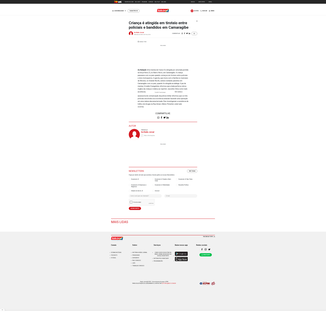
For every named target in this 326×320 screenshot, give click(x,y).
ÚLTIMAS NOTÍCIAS (116, 252)
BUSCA (193, 1)
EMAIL (210, 1)
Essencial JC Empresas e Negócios (138, 185)
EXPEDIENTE (135, 257)
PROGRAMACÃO (158, 261)
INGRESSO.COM (129, 1)
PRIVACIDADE (136, 255)
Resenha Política (183, 185)
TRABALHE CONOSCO (138, 265)
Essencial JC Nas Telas (185, 179)
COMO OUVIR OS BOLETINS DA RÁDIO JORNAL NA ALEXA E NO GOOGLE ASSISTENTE (163, 254)
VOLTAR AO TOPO (208, 236)
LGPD (133, 263)
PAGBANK (144, 1)
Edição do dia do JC (137, 191)
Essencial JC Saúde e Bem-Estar (163, 179)
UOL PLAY (157, 1)
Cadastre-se (133, 10)
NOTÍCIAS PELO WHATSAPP (161, 258)
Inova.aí (157, 191)
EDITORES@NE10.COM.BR (169, 283)
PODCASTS (114, 255)
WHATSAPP (206, 254)
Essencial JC (135, 179)
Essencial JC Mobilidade (162, 185)
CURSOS (150, 1)
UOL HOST (137, 1)
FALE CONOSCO (136, 260)
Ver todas (192, 171)
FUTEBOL (113, 257)
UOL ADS (163, 1)
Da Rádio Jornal (139, 32)
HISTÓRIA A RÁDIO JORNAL (139, 252)
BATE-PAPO (202, 1)
